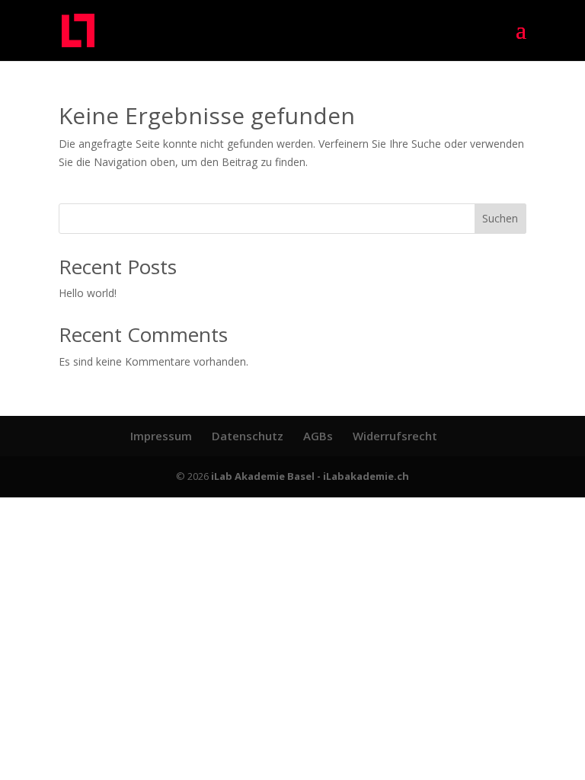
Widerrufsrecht (395, 435)
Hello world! (88, 293)
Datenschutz (247, 435)
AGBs (318, 435)
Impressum (161, 435)
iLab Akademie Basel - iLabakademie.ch (310, 476)
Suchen (500, 218)
